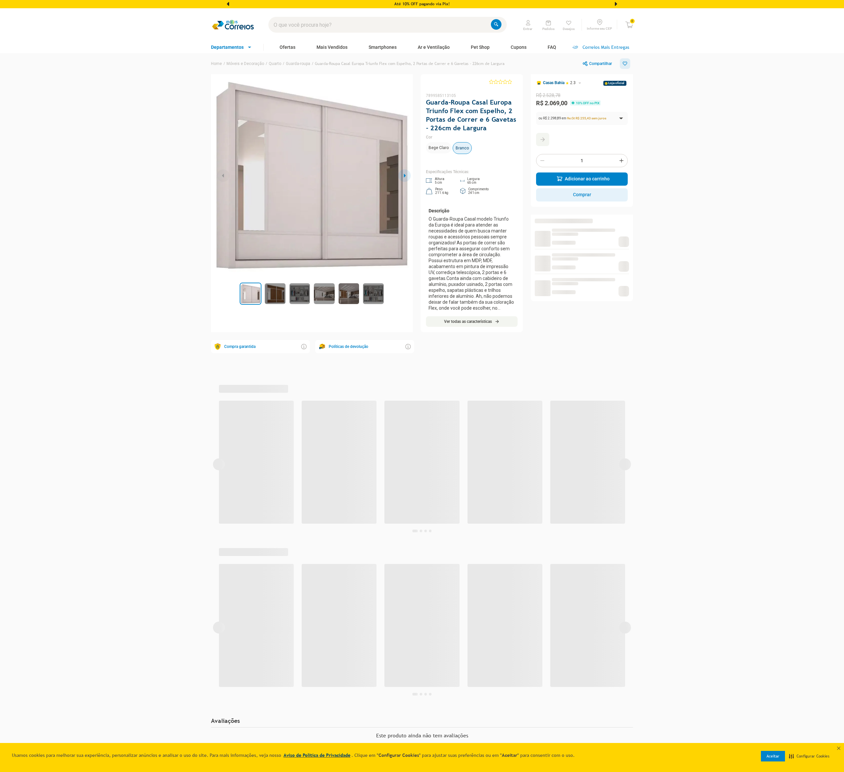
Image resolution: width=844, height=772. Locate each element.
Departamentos (227, 47)
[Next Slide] (615, 4)
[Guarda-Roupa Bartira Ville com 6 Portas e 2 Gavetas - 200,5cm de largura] (544, 244)
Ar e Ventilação (434, 47)
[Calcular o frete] (542, 139)
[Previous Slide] (228, 4)
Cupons (519, 47)
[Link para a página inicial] (216, 63)
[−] (542, 161)
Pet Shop (480, 47)
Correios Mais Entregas (606, 47)
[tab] (251, 294)
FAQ (552, 47)
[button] (809, 756)
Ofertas (287, 47)
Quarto (275, 63)
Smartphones (383, 47)
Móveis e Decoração (245, 63)
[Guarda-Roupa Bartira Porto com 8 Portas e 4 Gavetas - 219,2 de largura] (544, 271)
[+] (621, 161)
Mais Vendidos (331, 47)
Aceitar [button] (773, 756)
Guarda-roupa (298, 63)
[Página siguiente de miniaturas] (223, 175)
